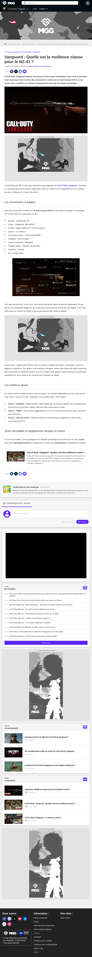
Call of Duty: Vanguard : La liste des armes (43, 818)
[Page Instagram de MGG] (9, 924)
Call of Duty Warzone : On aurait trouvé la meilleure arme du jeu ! (32, 609)
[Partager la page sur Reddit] (20, 71)
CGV (36, 952)
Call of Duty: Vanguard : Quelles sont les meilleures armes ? (56, 452)
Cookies (37, 937)
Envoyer (83, 522)
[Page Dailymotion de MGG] (25, 919)
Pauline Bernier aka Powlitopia (39, 66)
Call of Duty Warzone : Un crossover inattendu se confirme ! (30, 623)
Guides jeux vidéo (14, 44)
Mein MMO (65, 918)
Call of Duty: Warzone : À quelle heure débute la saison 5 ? (30, 618)
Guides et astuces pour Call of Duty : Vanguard (51, 44)
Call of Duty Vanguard (28, 44)
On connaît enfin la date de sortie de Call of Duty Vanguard (49, 751)
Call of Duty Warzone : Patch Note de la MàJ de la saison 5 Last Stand (34, 614)
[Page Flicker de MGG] (4, 924)
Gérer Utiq (38, 948)
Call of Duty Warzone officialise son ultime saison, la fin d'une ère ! (32, 627)
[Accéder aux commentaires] (24, 71)
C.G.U (36, 933)
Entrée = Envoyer (68, 522)
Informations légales (43, 929)
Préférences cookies (43, 941)
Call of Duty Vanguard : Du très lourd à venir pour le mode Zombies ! (33, 636)
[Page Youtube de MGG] (20, 919)
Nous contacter (40, 918)
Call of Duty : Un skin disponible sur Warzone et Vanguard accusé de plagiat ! (36, 631)
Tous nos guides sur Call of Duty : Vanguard (23, 52)
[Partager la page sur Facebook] (11, 71)
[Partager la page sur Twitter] (16, 71)
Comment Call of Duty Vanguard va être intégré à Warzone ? (50, 765)
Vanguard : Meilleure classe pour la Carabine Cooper (47, 789)
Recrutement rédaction (44, 925)
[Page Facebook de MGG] (4, 919)
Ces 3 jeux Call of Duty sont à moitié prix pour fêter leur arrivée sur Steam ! (35, 600)
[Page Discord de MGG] (9, 919)
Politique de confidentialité (45, 944)
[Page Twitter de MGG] (15, 919)
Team (36, 922)
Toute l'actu (46, 643)
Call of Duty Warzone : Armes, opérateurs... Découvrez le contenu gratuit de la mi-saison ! (41, 605)
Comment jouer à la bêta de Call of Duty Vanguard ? (47, 737)
